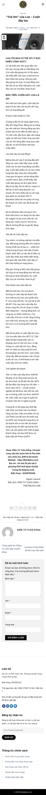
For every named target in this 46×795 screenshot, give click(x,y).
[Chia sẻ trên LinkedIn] (34, 508)
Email (8, 613)
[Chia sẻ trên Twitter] (21, 508)
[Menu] (3, 4)
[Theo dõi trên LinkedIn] (15, 706)
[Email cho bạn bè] (25, 508)
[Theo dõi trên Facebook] (3, 706)
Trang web (9, 625)
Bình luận (10, 579)
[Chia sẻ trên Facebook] (16, 508)
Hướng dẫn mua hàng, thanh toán (19, 762)
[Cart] (43, 4)
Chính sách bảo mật (14, 777)
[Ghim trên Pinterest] (30, 508)
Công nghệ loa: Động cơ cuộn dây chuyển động (11, 548)
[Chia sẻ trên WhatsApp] (11, 508)
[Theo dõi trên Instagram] (7, 706)
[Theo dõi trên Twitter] (11, 706)
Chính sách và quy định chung (17, 756)
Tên (7, 601)
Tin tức (23, 13)
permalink (24, 520)
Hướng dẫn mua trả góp (15, 772)
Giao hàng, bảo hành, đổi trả (16, 767)
